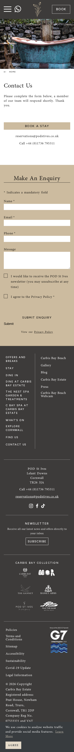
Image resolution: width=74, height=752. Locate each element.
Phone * (10, 233)
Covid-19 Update (18, 667)
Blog (44, 372)
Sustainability (16, 660)
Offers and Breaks (16, 359)
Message (10, 249)
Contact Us (16, 444)
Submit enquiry (37, 317)
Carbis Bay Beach (53, 358)
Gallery (46, 365)
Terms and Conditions (14, 637)
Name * (9, 201)
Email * (9, 217)
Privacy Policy (43, 332)
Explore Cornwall (14, 428)
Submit (9, 324)
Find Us (12, 437)
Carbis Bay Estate (53, 379)
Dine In (12, 375)
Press (44, 386)
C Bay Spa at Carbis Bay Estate (17, 409)
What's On (15, 420)
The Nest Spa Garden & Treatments (17, 395)
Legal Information (19, 675)
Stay (10, 368)
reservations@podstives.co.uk (37, 136)
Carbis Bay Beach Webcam (53, 394)
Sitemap (11, 646)
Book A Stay (37, 126)
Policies (11, 629)
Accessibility (15, 653)
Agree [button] (13, 745)
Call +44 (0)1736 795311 (37, 143)
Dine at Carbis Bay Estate (18, 383)
